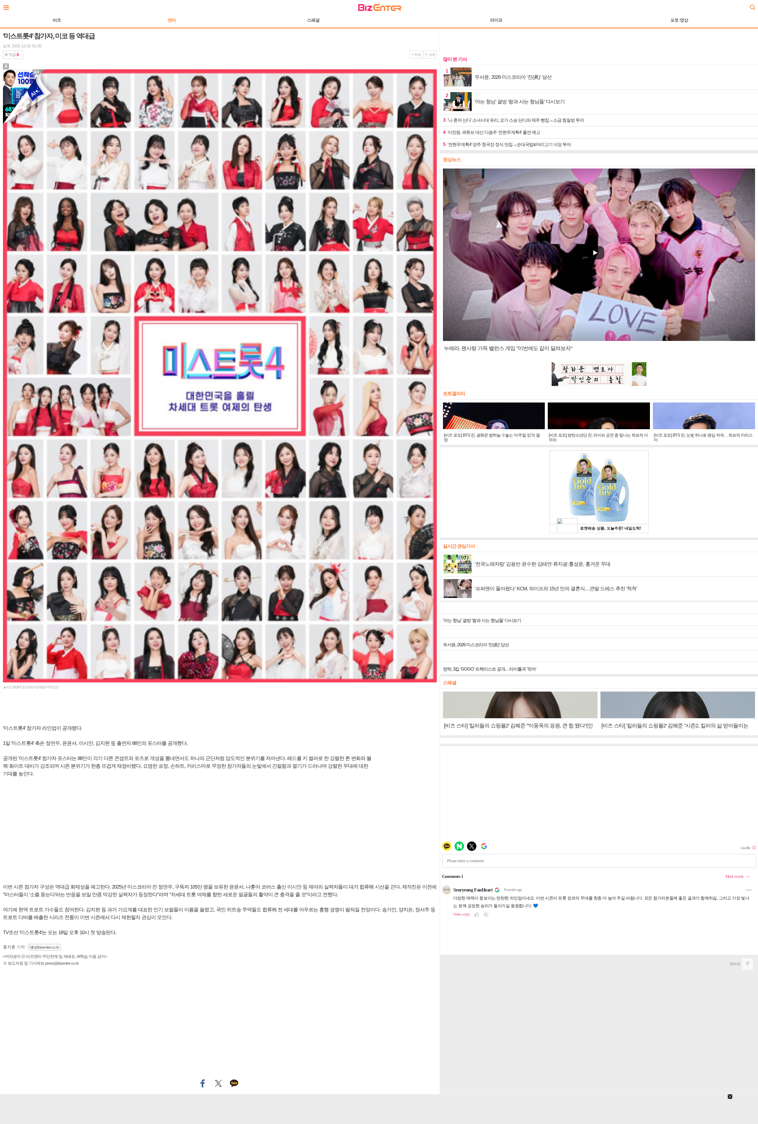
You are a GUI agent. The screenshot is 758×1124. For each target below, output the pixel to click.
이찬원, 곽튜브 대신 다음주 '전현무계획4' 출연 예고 (491, 132)
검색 (752, 5)
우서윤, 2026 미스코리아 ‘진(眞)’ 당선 (476, 644)
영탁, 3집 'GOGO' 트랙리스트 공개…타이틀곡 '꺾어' (489, 668)
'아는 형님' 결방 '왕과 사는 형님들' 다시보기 (482, 620)
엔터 (172, 20)
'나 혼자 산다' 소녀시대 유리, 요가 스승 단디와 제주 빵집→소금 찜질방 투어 (513, 120)
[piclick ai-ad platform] (37, 72)
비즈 (57, 20)
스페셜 (313, 20)
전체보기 (7, 6)
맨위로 (735, 964)
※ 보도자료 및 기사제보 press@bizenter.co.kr (41, 963)
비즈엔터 (379, 7)
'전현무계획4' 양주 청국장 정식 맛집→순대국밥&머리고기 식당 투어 (507, 144)
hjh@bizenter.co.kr (44, 947)
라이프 (496, 20)
